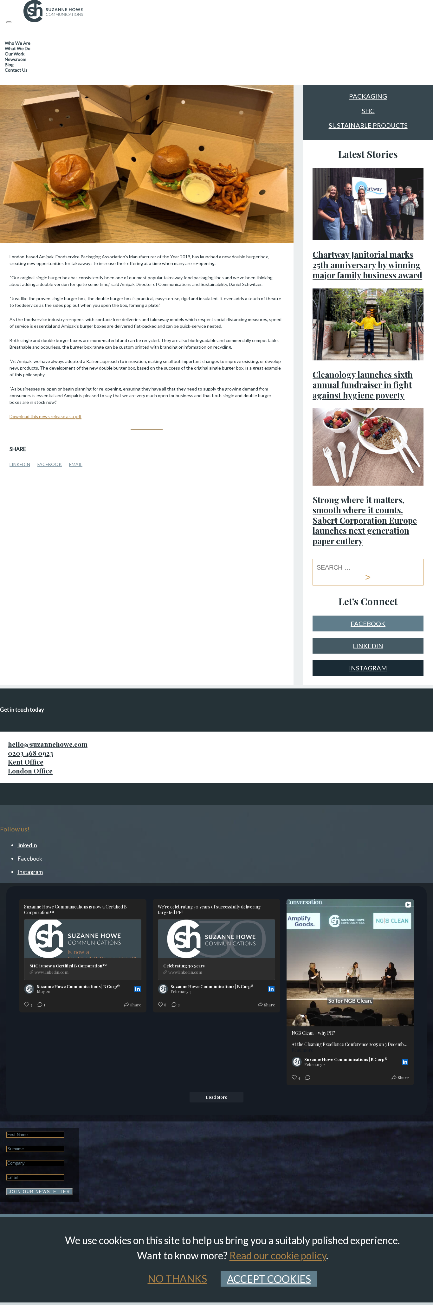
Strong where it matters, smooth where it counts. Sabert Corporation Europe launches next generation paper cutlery (365, 520)
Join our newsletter (39, 1191)
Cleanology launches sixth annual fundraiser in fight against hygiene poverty (363, 385)
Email (75, 464)
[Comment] (306, 1077)
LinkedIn (20, 464)
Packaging (368, 96)
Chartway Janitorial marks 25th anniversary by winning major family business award (367, 265)
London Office (30, 770)
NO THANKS (177, 1278)
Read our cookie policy (277, 1255)
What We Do (17, 48)
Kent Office (25, 761)
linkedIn (368, 645)
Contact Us (16, 70)
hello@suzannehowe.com (47, 744)
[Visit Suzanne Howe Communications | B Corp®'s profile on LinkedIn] (29, 989)
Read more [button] (302, 1050)
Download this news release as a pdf (45, 416)
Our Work (14, 53)
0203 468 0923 (30, 752)
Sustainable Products (368, 125)
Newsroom (15, 59)
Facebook (49, 464)
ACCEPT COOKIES (269, 1279)
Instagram (368, 668)
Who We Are (17, 43)
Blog (9, 64)
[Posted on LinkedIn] (137, 989)
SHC (368, 110)
